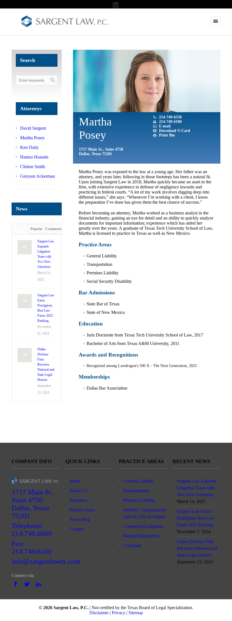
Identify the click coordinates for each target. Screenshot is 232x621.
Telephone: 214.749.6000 (32, 529)
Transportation (136, 490)
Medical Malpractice (141, 535)
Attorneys (78, 500)
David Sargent (33, 128)
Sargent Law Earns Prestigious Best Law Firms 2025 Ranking (45, 308)
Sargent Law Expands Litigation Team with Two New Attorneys (45, 254)
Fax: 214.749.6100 (32, 547)
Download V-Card (174, 131)
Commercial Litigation (143, 526)
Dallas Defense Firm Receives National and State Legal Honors (45, 364)
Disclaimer (99, 612)
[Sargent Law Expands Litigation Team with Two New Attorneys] (25, 247)
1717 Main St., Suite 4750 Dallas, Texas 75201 (33, 504)
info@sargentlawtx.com (46, 561)
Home (75, 481)
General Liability (138, 481)
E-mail (165, 126)
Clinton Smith (32, 166)
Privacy (118, 612)
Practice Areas (82, 509)
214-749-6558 (170, 117)
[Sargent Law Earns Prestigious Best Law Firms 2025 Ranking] (25, 301)
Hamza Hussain (34, 157)
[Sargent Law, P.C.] (65, 22)
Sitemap (135, 612)
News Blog (80, 519)
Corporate (132, 545)
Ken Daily (29, 147)
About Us (78, 490)
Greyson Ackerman (37, 176)
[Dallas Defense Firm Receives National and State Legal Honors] (25, 355)
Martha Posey (32, 137)
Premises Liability (139, 500)
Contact (76, 529)
